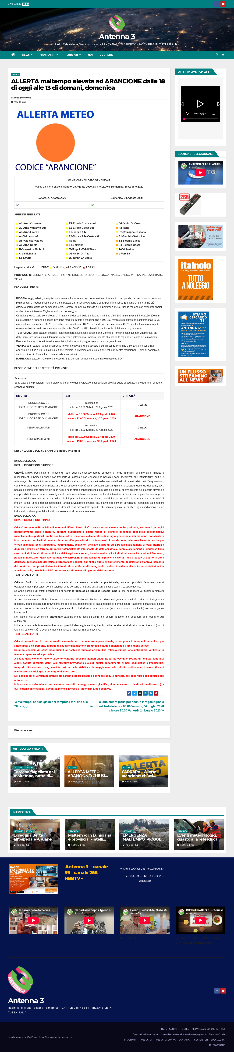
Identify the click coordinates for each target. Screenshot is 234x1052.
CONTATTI (174, 1029)
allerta (15, 74)
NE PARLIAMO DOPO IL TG (205, 1029)
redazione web (22, 97)
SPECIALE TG (218, 1040)
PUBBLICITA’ (73, 54)
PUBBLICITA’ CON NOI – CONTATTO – (173, 1040)
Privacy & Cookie (217, 1034)
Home (164, 1029)
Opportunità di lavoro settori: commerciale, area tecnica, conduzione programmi (169, 1034)
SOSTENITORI (201, 1040)
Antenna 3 (117, 36)
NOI (90, 54)
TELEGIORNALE (217, 1045)
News (26, 54)
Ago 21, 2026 (78, 845)
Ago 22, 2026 (24, 845)
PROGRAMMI (130, 1040)
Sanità (29, 831)
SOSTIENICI (107, 54)
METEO (185, 1029)
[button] (217, 54)
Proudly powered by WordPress (23, 1037)
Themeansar (66, 1037)
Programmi (47, 54)
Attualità (29, 768)
